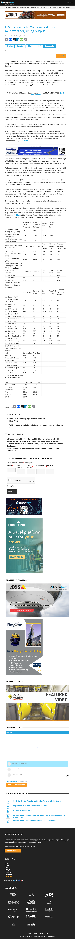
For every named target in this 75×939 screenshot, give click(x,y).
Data (7, 865)
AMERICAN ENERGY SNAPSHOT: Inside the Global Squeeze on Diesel (33, 441)
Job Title (49, 466)
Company (40, 466)
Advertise (8, 874)
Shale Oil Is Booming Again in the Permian (27, 418)
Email (10, 465)
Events (7, 869)
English (10, 46)
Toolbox (8, 871)
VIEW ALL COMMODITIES (16, 785)
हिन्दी (39, 46)
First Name (20, 466)
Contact (8, 873)
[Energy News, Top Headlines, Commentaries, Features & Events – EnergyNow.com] (7, 3)
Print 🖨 (61, 56)
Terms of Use (43, 933)
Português (49, 46)
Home (7, 862)
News (7, 863)
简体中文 (31, 46)
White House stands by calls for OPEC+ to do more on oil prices (36, 425)
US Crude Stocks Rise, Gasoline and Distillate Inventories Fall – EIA (33, 439)
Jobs (6, 867)
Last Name (30, 466)
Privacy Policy (32, 933)
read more (24, 141)
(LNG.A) (17, 215)
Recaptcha (11, 486)
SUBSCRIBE (8, 876)
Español (20, 46)
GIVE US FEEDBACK (12, 851)
